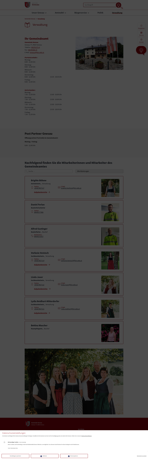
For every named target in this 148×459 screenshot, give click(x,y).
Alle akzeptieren (74, 456)
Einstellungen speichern (15, 456)
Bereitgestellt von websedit (141, 455)
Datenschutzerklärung (86, 436)
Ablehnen (45, 456)
